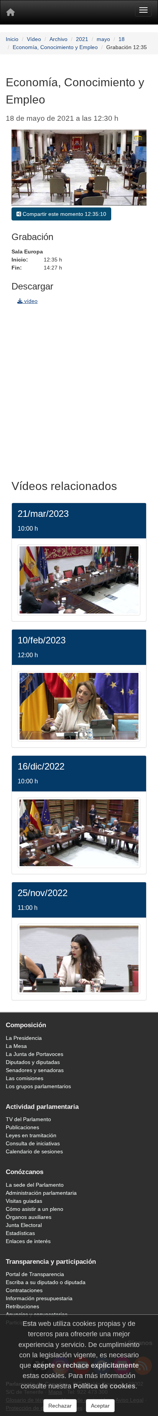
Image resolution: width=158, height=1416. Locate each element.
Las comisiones (24, 1078)
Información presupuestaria (39, 1298)
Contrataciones (24, 1290)
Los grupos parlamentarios (38, 1086)
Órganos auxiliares (28, 1217)
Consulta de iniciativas (33, 1143)
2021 (82, 39)
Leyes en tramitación (31, 1135)
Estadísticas (20, 1233)
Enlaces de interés (28, 1241)
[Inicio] (10, 12)
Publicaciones (22, 1127)
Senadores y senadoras (35, 1070)
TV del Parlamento (28, 1119)
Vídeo (34, 39)
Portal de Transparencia (35, 1274)
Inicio (12, 39)
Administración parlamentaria (41, 1193)
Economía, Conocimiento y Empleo (55, 47)
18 (121, 39)
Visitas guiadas (24, 1201)
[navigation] (79, 389)
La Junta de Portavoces (34, 1054)
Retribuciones (22, 1306)
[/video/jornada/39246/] (79, 579)
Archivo (58, 39)
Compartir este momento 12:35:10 (63, 214)
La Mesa (16, 1046)
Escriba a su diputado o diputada (46, 1282)
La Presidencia (24, 1038)
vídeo (30, 301)
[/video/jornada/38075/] (79, 832)
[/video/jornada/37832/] (79, 959)
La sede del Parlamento (35, 1185)
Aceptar (100, 1406)
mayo (103, 39)
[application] (79, 168)
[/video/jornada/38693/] (79, 706)
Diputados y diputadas (33, 1062)
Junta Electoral (24, 1225)
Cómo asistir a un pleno (34, 1209)
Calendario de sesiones (34, 1151)
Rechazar (60, 1406)
